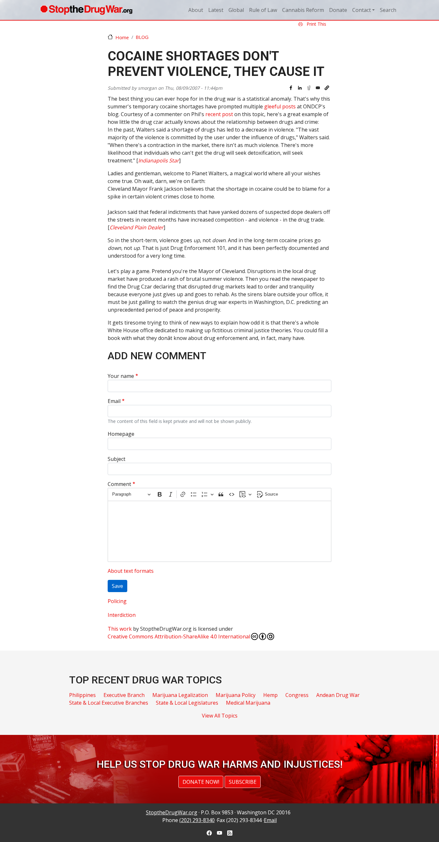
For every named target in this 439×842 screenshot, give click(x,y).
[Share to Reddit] (309, 88)
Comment (119, 484)
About (195, 10)
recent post (219, 114)
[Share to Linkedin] (300, 88)
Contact (361, 10)
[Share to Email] (318, 88)
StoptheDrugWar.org (171, 812)
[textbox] (219, 531)
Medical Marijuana (248, 702)
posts (289, 106)
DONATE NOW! (201, 781)
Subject (116, 458)
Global (236, 10)
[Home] (86, 10)
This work (120, 628)
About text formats (131, 570)
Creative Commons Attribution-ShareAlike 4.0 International (179, 636)
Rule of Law (263, 10)
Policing (117, 601)
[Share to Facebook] (291, 88)
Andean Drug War (338, 695)
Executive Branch (124, 695)
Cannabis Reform (303, 10)
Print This (315, 24)
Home (122, 37)
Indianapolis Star (158, 160)
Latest (215, 10)
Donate (338, 10)
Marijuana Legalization (180, 695)
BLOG (142, 37)
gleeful (272, 106)
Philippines (82, 695)
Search (388, 10)
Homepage (121, 433)
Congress (297, 695)
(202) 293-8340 (197, 820)
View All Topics (219, 715)
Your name (121, 376)
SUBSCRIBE (242, 781)
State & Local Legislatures (187, 702)
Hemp (270, 695)
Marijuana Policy (235, 695)
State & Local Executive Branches (108, 702)
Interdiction (122, 614)
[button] (327, 88)
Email (114, 401)
